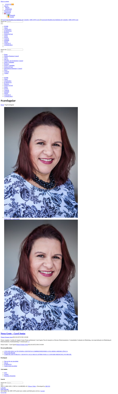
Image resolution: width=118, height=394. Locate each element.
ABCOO (47, 386)
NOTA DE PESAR (9, 353)
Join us (6, 363)
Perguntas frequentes (9, 376)
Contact (6, 374)
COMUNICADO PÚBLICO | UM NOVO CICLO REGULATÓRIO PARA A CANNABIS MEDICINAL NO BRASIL (38, 354)
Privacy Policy (32, 386)
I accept (42, 391)
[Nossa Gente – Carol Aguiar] (41, 330)
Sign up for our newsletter (11, 361)
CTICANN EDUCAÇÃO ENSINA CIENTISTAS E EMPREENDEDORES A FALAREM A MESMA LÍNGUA (36, 351)
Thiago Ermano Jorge (7, 337)
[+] (28, 341)
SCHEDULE (8, 364)
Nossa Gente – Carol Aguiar (12, 219)
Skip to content (5, 1)
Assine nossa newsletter (10, 366)
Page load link (4, 389)
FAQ (5, 372)
